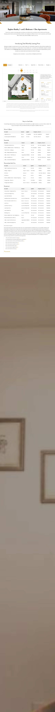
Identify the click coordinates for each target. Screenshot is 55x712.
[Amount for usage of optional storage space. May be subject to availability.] (12, 182)
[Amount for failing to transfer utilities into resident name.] (15, 222)
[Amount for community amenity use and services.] (13, 145)
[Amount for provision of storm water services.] (15, 159)
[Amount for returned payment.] (15, 217)
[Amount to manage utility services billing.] (16, 152)
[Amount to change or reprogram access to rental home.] (13, 193)
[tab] (5, 65)
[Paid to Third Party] (19, 147)
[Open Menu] (52, 2)
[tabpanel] (27, 90)
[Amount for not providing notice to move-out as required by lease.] (16, 198)
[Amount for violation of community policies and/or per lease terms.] (10, 210)
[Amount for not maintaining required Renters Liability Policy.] (18, 215)
